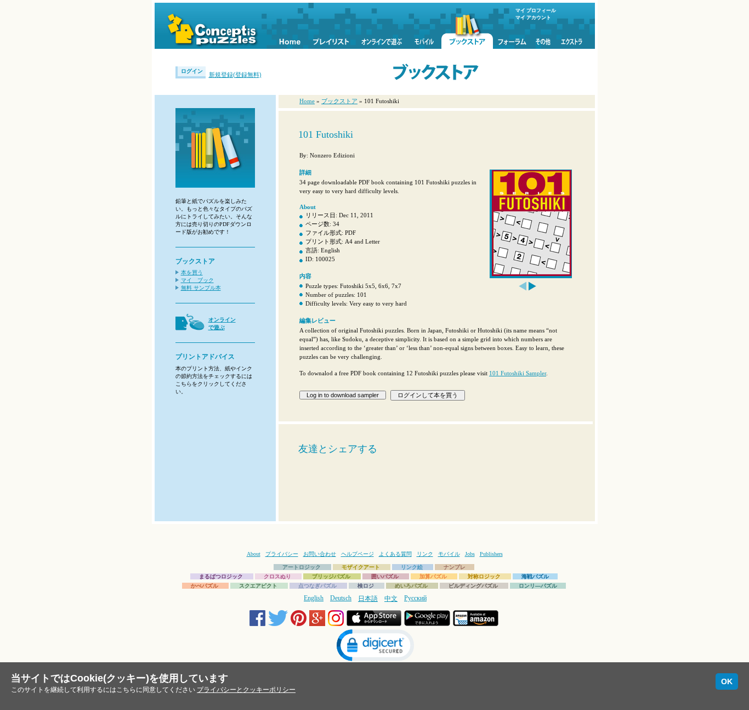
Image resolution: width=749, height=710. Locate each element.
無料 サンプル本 (201, 288)
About (253, 554)
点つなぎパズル (317, 586)
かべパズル (204, 586)
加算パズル (433, 576)
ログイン (192, 71)
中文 (391, 598)
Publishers (491, 554)
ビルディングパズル (473, 586)
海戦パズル (535, 576)
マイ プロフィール (535, 10)
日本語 (368, 598)
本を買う (192, 272)
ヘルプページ (357, 554)
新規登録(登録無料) (235, 74)
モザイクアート (361, 567)
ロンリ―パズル (538, 586)
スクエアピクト (258, 586)
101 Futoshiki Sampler (517, 373)
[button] (374, 646)
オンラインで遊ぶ (222, 323)
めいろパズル (411, 586)
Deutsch (340, 598)
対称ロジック (484, 576)
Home (307, 101)
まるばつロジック (221, 576)
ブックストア (339, 101)
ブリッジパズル (331, 576)
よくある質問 (395, 554)
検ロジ (366, 586)
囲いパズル (385, 576)
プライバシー (281, 554)
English (314, 598)
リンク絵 (412, 567)
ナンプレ (455, 567)
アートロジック (301, 567)
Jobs (470, 554)
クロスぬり (277, 576)
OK (727, 681)
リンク (425, 554)
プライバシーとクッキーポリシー (246, 690)
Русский (415, 598)
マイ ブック (197, 280)
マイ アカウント (533, 17)
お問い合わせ (319, 554)
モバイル (449, 554)
